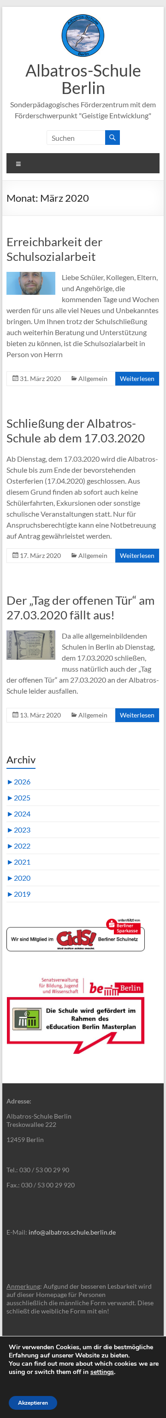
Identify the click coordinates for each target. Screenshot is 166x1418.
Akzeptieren (33, 1403)
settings (102, 1372)
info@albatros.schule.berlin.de (72, 1232)
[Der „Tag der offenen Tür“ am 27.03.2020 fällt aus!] (30, 634)
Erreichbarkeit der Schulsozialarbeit (54, 249)
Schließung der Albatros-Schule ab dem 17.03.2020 (75, 430)
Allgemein (92, 378)
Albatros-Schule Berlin (83, 79)
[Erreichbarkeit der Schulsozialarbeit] (30, 276)
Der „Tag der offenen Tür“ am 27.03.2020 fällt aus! (80, 607)
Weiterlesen (137, 378)
